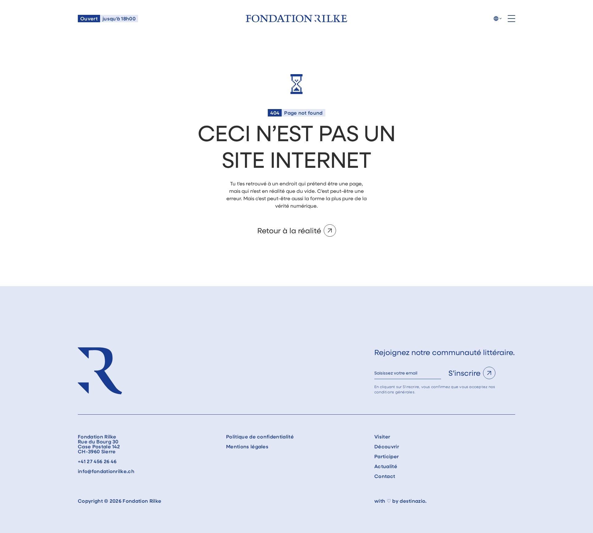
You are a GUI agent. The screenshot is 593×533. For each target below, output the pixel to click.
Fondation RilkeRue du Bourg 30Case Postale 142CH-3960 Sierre (99, 444)
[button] (497, 18)
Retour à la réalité (289, 230)
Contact (384, 476)
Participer (386, 456)
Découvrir (386, 446)
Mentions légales (247, 446)
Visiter (382, 436)
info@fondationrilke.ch (106, 471)
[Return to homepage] (296, 18)
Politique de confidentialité (260, 436)
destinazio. (413, 500)
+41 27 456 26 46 (97, 461)
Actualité (385, 466)
